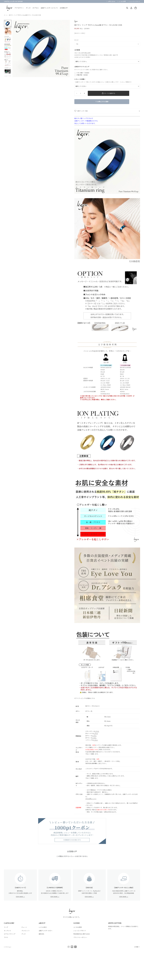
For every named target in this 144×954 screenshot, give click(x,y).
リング (6, 927)
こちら (97, 731)
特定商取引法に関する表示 (81, 934)
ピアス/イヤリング (9, 934)
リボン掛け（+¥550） (83, 73)
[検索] (127, 8)
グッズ (23, 934)
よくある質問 (77, 927)
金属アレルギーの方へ (45, 931)
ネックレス (7, 931)
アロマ (6, 937)
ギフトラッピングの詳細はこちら (84, 698)
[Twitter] (75, 947)
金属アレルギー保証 (82, 111)
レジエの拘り (43, 927)
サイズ (76, 40)
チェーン (24, 927)
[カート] (135, 8)
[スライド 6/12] (7, 62)
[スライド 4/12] (7, 47)
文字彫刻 (77, 50)
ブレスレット (25, 931)
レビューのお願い (79, 79)
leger (9, 947)
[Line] (72, 947)
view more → (20, 896)
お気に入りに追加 (102, 101)
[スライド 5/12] (7, 54)
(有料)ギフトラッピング (81, 67)
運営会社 (41, 934)
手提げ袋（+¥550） (82, 75)
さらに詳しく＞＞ (90, 799)
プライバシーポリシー (80, 937)
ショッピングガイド (79, 931)
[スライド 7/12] (7, 70)
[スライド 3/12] (7, 39)
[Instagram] (68, 947)
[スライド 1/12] (7, 23)
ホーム (5, 15)
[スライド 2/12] (7, 31)
